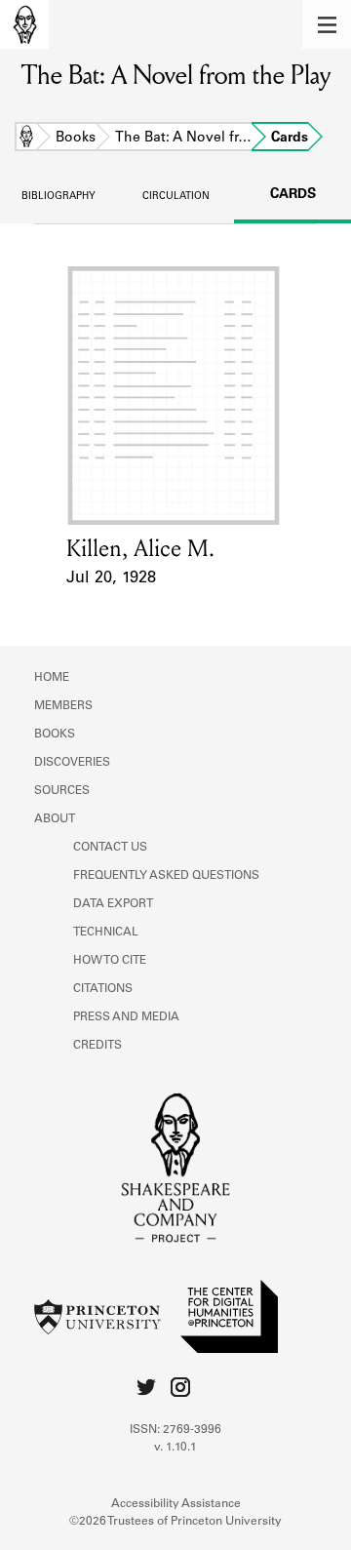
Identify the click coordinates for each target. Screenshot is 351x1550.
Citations (103, 989)
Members (63, 706)
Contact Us (110, 848)
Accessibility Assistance (176, 1504)
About (54, 819)
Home (26, 138)
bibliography (58, 197)
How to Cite (109, 961)
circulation (176, 197)
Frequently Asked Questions (166, 876)
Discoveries (72, 763)
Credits (97, 1046)
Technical (105, 932)
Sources (62, 791)
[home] (24, 24)
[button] (326, 24)
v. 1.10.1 (175, 1447)
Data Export (113, 904)
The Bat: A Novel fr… (183, 138)
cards (293, 195)
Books (76, 138)
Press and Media (126, 1017)
